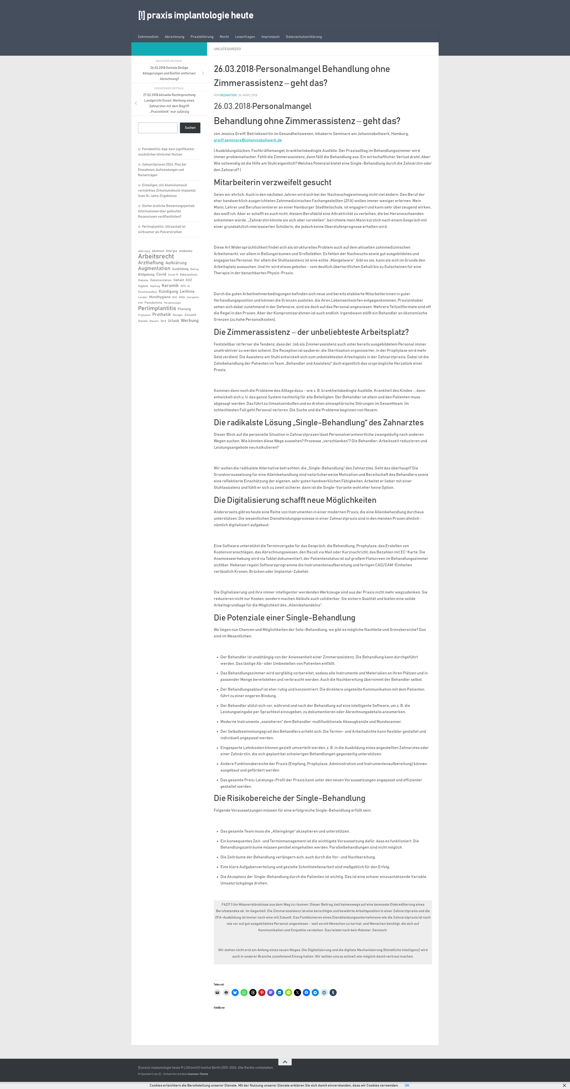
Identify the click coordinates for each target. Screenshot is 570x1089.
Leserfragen (245, 37)
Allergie (171, 251)
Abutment (158, 251)
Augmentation (154, 268)
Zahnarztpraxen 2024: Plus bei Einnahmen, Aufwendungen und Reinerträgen (162, 170)
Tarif (163, 321)
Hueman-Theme (198, 1074)
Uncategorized (227, 49)
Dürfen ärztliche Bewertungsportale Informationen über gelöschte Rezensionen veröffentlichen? (166, 211)
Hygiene (143, 286)
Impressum (270, 37)
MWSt (182, 297)
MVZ (174, 297)
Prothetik (161, 314)
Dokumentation (161, 280)
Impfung (155, 286)
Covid (161, 274)
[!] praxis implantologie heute (196, 15)
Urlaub (173, 321)
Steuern (154, 321)
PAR (140, 303)
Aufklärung (176, 263)
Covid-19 (173, 274)
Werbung (190, 320)
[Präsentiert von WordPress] (159, 1074)
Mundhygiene (160, 297)
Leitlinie (187, 292)
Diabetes (143, 280)
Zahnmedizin (148, 37)
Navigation (193, 297)
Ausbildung (180, 269)
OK (407, 1085)
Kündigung (168, 292)
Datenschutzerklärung (304, 37)
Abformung (144, 251)
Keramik (170, 285)
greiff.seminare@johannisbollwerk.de (248, 140)
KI (188, 286)
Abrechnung (174, 37)
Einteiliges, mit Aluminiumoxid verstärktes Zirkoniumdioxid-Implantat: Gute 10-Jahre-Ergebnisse (167, 191)
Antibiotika (185, 251)
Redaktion (228, 95)
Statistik (143, 321)
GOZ (189, 280)
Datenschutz (188, 274)
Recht (224, 37)
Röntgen (178, 315)
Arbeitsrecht (156, 256)
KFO (183, 286)
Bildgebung (146, 274)
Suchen (190, 127)
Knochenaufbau (147, 292)
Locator (142, 297)
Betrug (194, 269)
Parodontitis (153, 302)
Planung (184, 309)
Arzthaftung (151, 262)
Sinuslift (190, 315)
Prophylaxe (144, 315)
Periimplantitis (157, 308)
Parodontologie (172, 303)
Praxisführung (202, 37)
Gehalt (178, 280)
